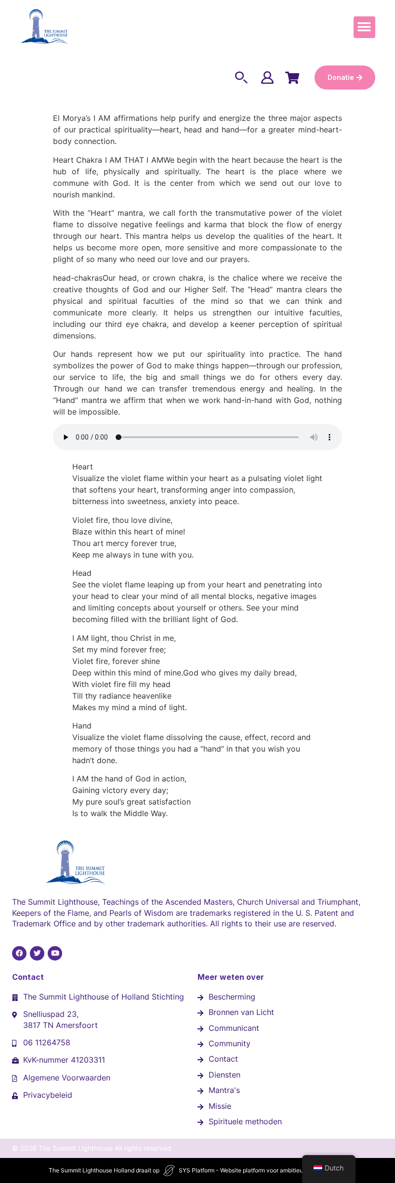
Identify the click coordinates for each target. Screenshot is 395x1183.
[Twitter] (37, 953)
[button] (364, 27)
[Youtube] (55, 953)
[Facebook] (19, 953)
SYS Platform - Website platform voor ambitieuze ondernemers (262, 1170)
